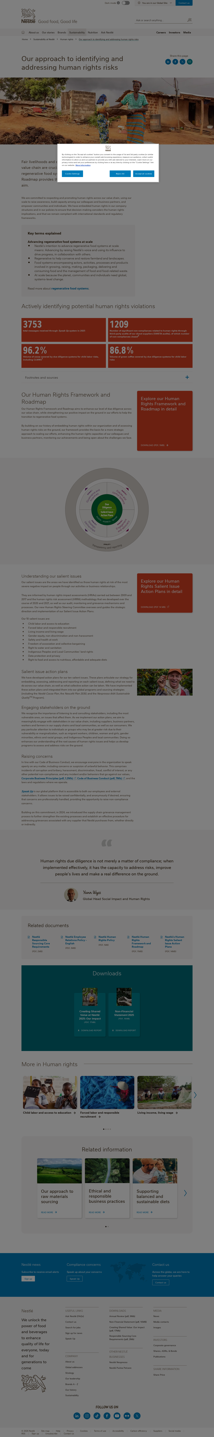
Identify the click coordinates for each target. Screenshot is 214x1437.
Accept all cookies (143, 173)
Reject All (120, 173)
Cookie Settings (72, 173)
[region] (108, 163)
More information (83, 165)
